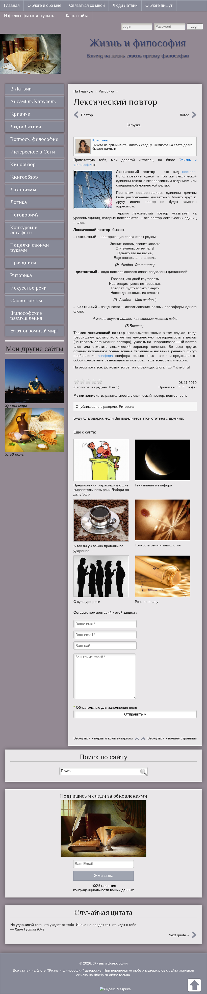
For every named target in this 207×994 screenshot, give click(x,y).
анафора (105, 356)
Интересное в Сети (32, 151)
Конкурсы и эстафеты (23, 230)
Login (195, 26)
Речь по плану (146, 602)
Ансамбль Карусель (33, 101)
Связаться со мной (87, 5)
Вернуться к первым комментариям (103, 738)
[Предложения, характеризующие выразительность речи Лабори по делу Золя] (101, 460)
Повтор (87, 115)
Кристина (100, 140)
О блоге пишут (158, 5)
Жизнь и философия (137, 43)
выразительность (115, 395)
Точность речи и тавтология (158, 545)
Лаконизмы (23, 189)
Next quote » (179, 935)
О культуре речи (86, 602)
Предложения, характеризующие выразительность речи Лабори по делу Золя (101, 489)
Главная (12, 5)
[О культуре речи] (101, 576)
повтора (189, 172)
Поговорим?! (25, 215)
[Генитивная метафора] (163, 460)
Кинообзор (23, 164)
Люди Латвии (125, 5)
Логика (18, 202)
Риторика (126, 407)
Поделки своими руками (29, 247)
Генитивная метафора (153, 485)
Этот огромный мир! (34, 330)
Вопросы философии (34, 139)
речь (183, 395)
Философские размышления (26, 315)
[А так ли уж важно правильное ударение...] (101, 520)
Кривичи (20, 114)
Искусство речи (28, 288)
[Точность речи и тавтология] (163, 520)
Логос (184, 115)
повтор (171, 395)
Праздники (23, 262)
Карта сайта (77, 16)
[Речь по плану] (163, 576)
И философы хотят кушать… (31, 16)
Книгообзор (24, 177)
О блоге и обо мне (44, 5)
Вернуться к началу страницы (172, 738)
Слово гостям (26, 300)
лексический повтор (147, 395)
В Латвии (21, 88)
